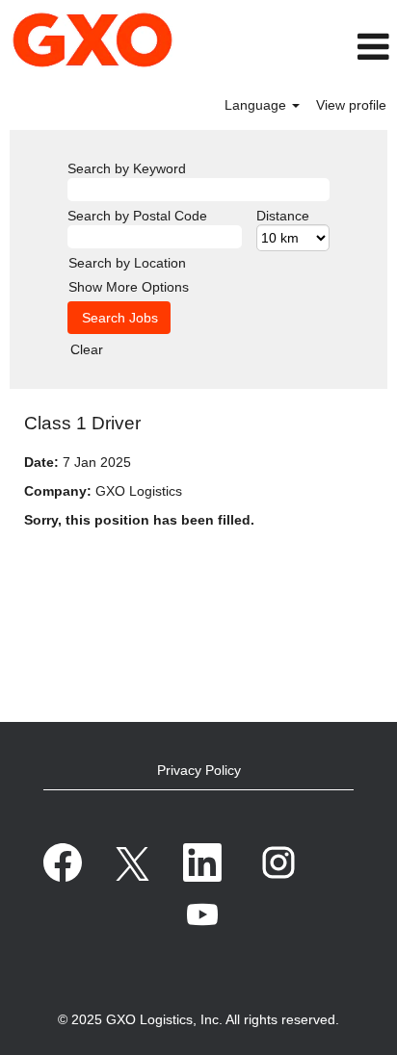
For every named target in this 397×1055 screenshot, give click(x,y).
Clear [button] (86, 349)
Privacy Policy (199, 770)
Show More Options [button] (128, 287)
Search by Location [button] (127, 262)
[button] (341, 46)
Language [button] (257, 105)
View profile (351, 105)
